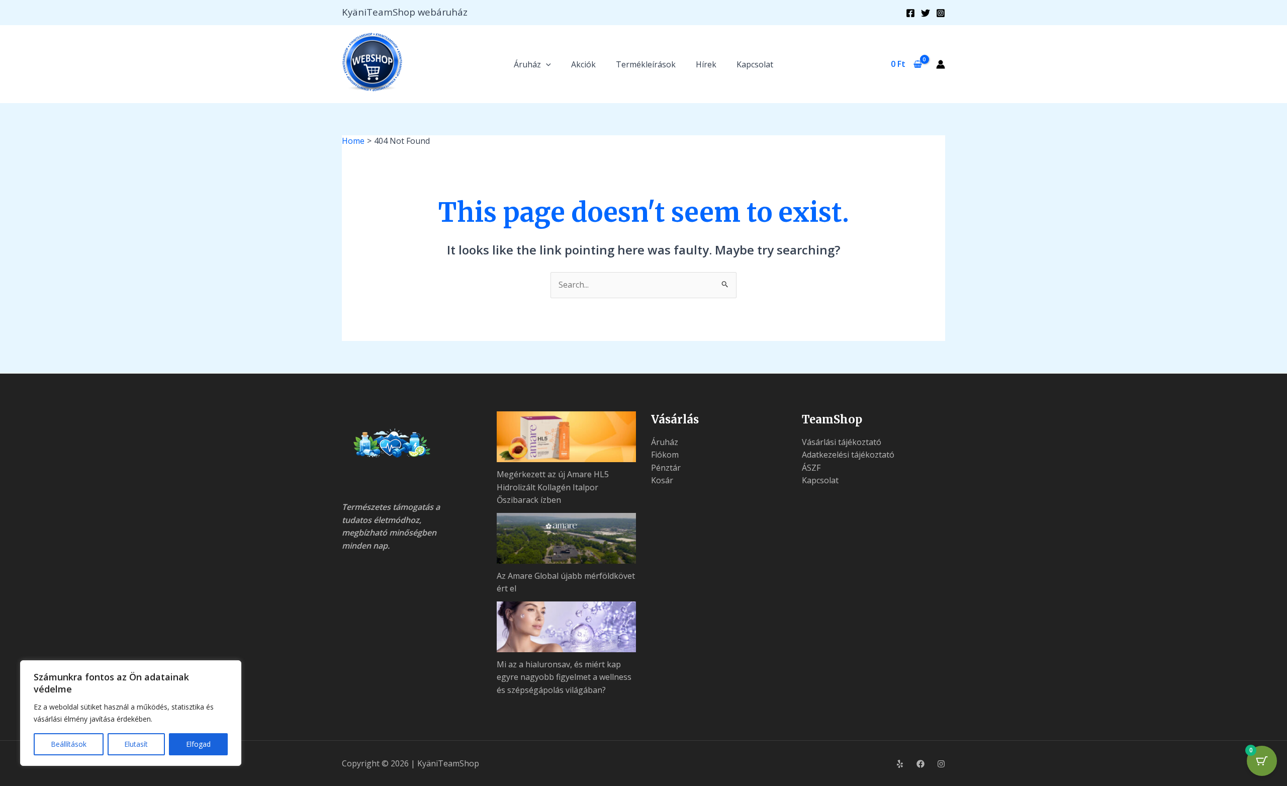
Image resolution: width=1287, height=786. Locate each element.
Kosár (662, 480)
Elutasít (136, 744)
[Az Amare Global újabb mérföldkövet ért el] (566, 538)
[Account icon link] (940, 64)
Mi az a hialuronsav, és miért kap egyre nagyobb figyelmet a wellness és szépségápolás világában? (564, 677)
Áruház (527, 64)
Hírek (706, 64)
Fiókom (665, 454)
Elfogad (198, 744)
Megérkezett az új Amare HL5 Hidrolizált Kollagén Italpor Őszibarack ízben (553, 487)
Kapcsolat (755, 64)
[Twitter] (925, 13)
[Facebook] (910, 13)
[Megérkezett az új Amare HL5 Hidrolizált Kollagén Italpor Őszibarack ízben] (566, 436)
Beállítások (68, 744)
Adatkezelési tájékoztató (848, 454)
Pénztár (666, 467)
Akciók (583, 64)
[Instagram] (940, 13)
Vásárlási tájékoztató (841, 442)
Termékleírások (646, 64)
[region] (130, 713)
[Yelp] (900, 764)
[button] (546, 64)
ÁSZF (811, 467)
